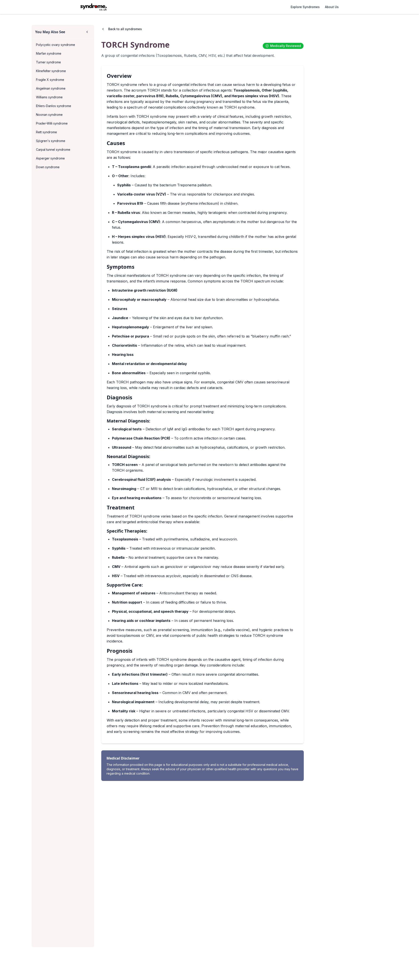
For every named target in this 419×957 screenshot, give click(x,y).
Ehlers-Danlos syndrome (53, 106)
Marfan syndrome (48, 53)
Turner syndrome (48, 62)
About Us (332, 7)
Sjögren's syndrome (50, 141)
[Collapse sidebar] (87, 31)
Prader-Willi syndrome (52, 123)
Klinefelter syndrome (51, 71)
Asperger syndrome (50, 158)
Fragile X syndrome (50, 79)
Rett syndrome (46, 132)
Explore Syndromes (305, 7)
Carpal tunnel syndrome (53, 149)
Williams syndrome (49, 97)
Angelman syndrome (50, 88)
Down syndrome (48, 167)
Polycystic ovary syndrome (55, 45)
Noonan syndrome (49, 114)
